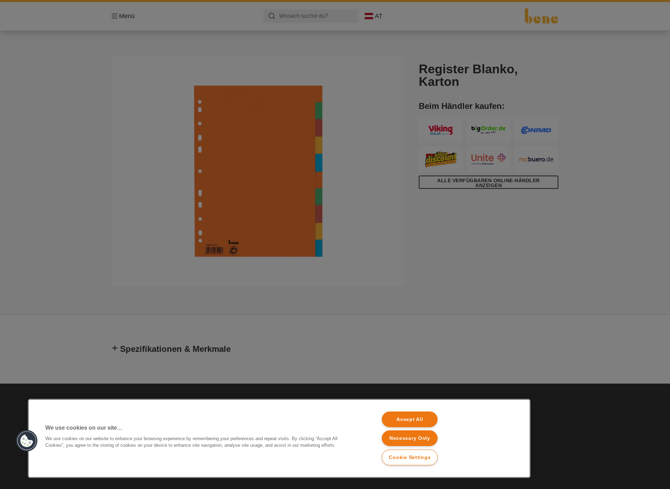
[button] (27, 441)
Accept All (409, 419)
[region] (279, 438)
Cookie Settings (410, 457)
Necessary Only (409, 438)
